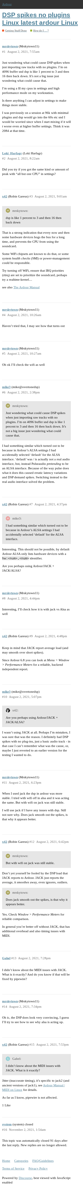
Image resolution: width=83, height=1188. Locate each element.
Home (6, 1160)
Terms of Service (13, 1168)
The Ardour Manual (26, 287)
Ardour (7, 4)
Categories (21, 1160)
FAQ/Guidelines (43, 1160)
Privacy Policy (38, 1168)
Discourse (25, 1178)
